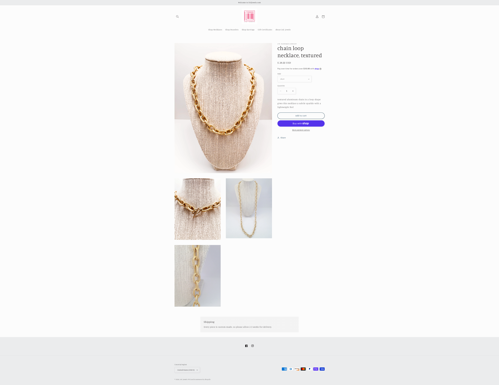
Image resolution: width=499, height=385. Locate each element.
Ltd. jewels (183, 379)
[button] (177, 17)
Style (279, 74)
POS (189, 379)
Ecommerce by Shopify (202, 379)
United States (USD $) (186, 370)
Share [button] (283, 137)
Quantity (281, 86)
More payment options (301, 130)
